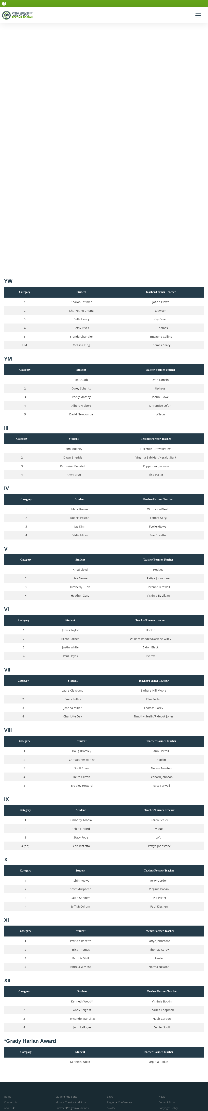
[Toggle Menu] (198, 15)
